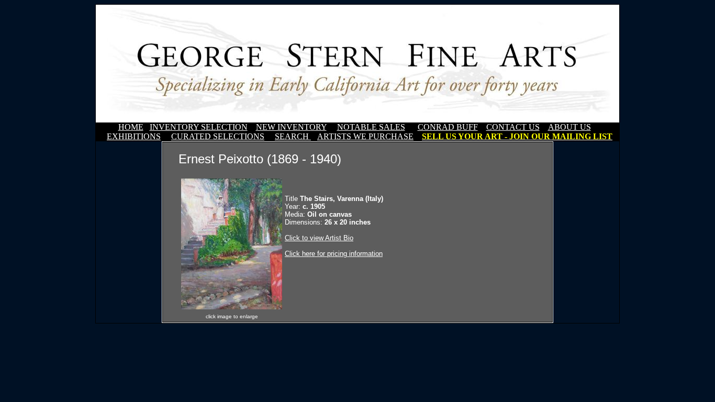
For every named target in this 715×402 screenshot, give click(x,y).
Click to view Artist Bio (319, 238)
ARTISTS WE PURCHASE (365, 136)
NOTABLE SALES (371, 126)
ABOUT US (569, 126)
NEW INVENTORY (291, 126)
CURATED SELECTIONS (217, 136)
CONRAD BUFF (448, 126)
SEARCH (293, 136)
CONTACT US (513, 126)
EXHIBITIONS (134, 136)
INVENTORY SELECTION (199, 126)
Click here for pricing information (334, 254)
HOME (130, 126)
